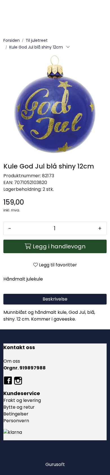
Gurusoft (55, 464)
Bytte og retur (19, 407)
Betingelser (15, 414)
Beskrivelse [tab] (55, 299)
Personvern (16, 420)
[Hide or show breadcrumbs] (68, 47)
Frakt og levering (22, 400)
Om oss (11, 361)
